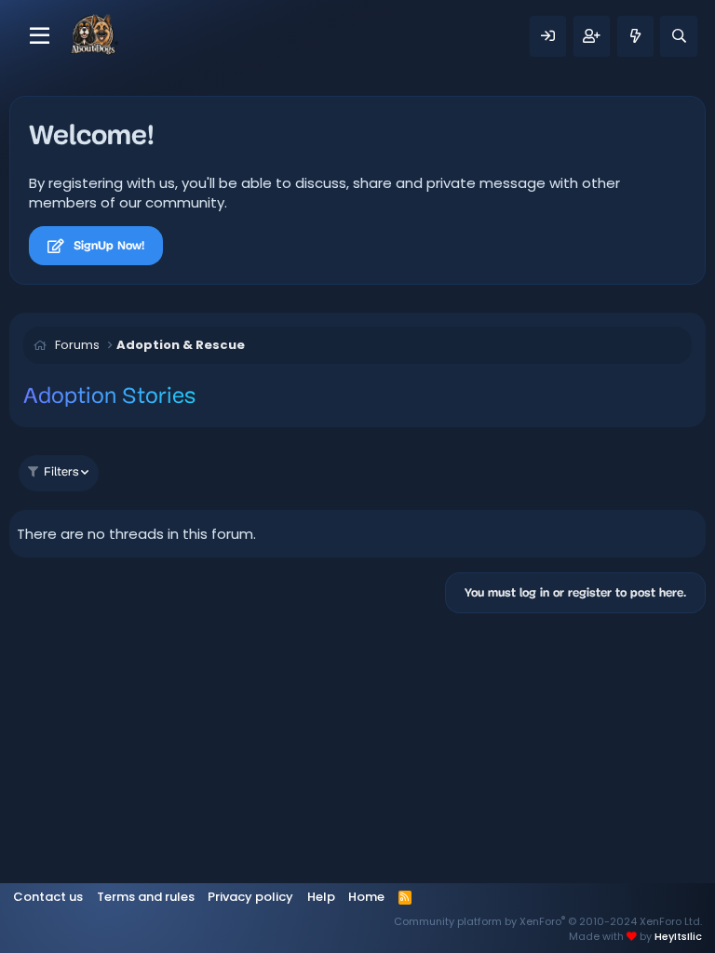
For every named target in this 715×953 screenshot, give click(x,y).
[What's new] (635, 36)
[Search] (678, 36)
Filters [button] (61, 472)
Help (321, 897)
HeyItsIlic (678, 936)
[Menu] (39, 36)
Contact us (48, 897)
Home (366, 897)
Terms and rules (146, 897)
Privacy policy (250, 897)
